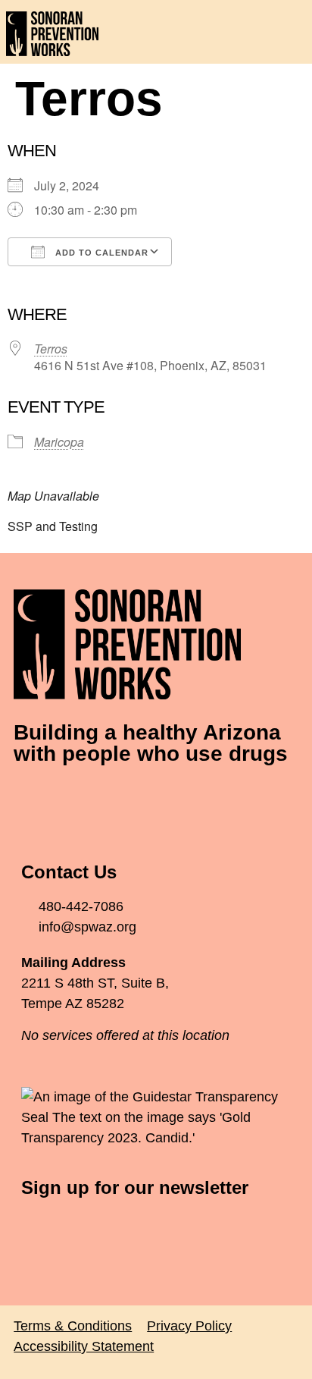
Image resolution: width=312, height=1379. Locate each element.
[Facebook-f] (32, 799)
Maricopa (59, 442)
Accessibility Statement (84, 1346)
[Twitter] (74, 799)
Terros (50, 348)
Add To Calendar (100, 252)
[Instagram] (116, 799)
